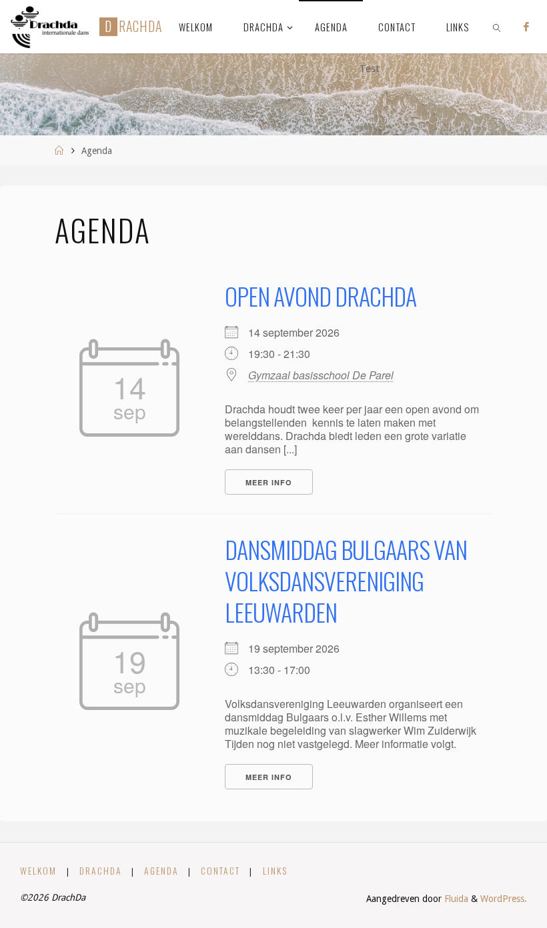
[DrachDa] (50, 27)
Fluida (455, 898)
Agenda (161, 870)
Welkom (38, 870)
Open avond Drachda (320, 295)
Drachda (100, 870)
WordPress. (503, 898)
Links (275, 870)
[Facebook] (526, 26)
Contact (220, 870)
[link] (497, 26)
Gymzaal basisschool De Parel (321, 375)
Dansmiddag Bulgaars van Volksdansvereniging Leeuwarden (346, 580)
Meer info (268, 482)
